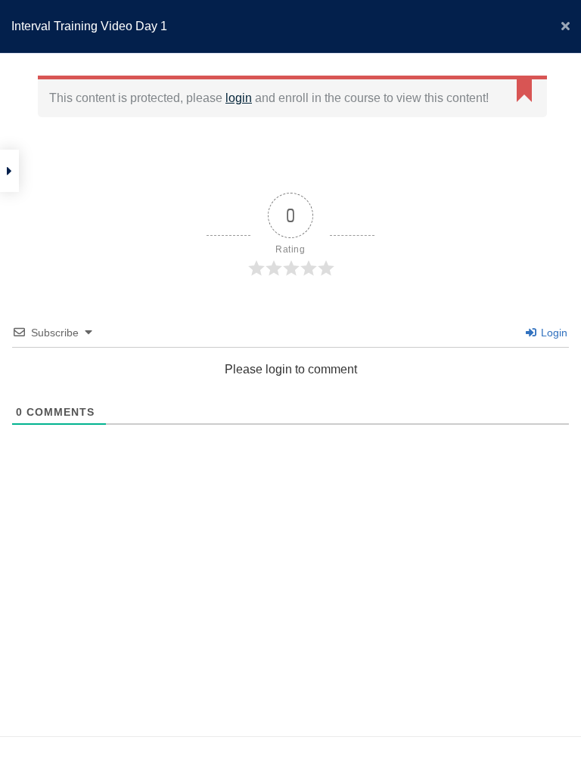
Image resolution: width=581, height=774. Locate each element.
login (238, 97)
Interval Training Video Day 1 (89, 26)
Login (552, 333)
